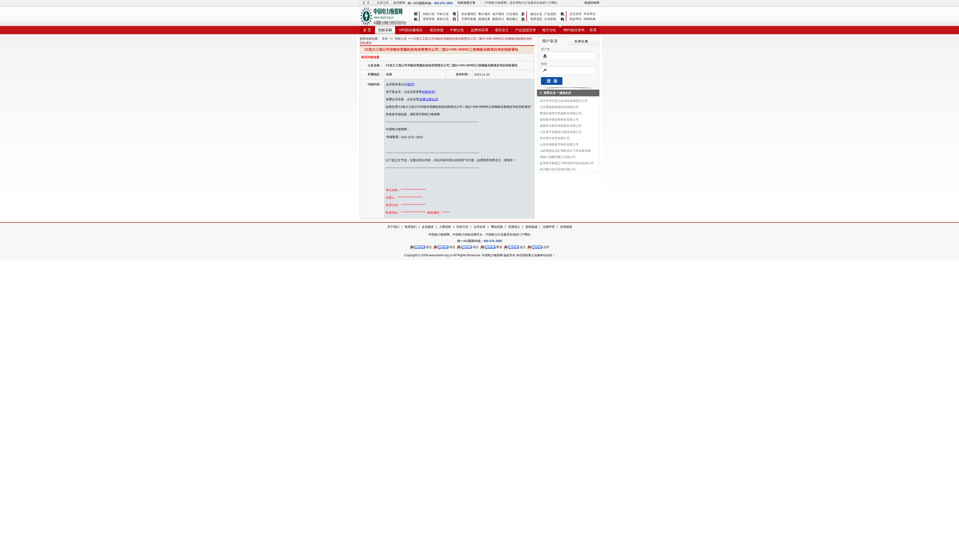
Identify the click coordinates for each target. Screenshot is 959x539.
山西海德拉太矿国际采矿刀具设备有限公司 (567, 150)
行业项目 (512, 14)
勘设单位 (576, 19)
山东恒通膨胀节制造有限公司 (559, 144)
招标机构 (590, 19)
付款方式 (462, 227)
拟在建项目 (468, 14)
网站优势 (497, 227)
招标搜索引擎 (467, 2)
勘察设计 (498, 19)
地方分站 (549, 30)
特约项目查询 (573, 30)
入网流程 (445, 227)
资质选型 (536, 19)
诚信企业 (536, 14)
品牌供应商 (479, 30)
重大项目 (484, 14)
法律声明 (549, 227)
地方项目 (498, 14)
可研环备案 (468, 19)
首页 (385, 38)
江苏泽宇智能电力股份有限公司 (561, 132)
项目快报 (437, 30)
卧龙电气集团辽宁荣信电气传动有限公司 (567, 163)
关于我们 (393, 227)
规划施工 (512, 19)
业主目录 (576, 14)
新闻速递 (531, 227)
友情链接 (566, 227)
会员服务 (428, 227)
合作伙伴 (479, 227)
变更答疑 (429, 19)
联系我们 (411, 227)
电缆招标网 (591, 2)
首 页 (367, 30)
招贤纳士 (514, 227)
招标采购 (385, 30)
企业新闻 (550, 19)
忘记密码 (399, 2)
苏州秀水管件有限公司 (555, 138)
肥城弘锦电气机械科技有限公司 (561, 113)
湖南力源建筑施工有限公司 (558, 157)
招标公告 (429, 14)
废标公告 (443, 19)
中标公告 (443, 14)
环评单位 (590, 14)
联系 (593, 30)
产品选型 (550, 14)
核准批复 (484, 19)
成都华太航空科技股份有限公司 (561, 126)
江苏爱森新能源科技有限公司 (559, 107)
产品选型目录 (525, 30)
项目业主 (502, 30)
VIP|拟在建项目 (411, 30)
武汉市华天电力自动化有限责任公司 (564, 101)
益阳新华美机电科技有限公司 (559, 119)
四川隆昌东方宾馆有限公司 (558, 169)
